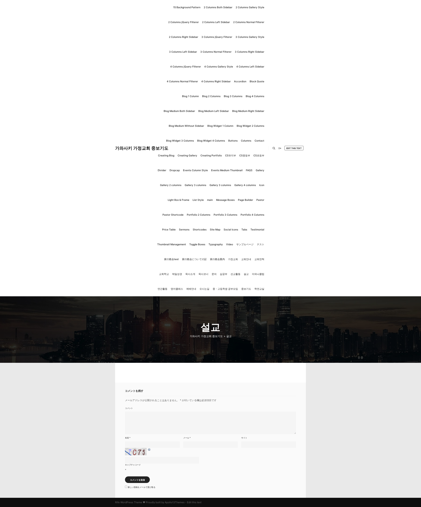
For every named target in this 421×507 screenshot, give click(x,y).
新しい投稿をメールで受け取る (141, 487)
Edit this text (294, 148)
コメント (129, 408)
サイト (244, 438)
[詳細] (280, 148)
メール (187, 438)
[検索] (274, 148)
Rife (117, 502)
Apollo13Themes (175, 502)
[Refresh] (149, 449)
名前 (127, 438)
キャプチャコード (133, 465)
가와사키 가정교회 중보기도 (131, 148)
